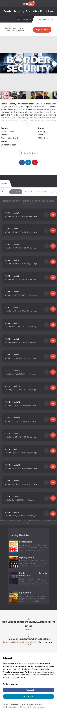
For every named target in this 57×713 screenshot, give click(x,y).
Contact (41, 707)
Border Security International (33, 574)
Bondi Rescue (25, 542)
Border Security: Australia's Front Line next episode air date (21, 521)
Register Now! (42, 29)
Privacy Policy (13, 707)
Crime (3, 131)
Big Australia (25, 592)
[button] (54, 63)
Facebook (29, 690)
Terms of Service (28, 707)
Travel (11, 131)
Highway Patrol (26, 557)
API (4, 707)
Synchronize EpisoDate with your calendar (19, 642)
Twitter (29, 696)
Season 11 (42, 192)
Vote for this (30, 153)
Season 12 (29, 192)
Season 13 (16, 192)
